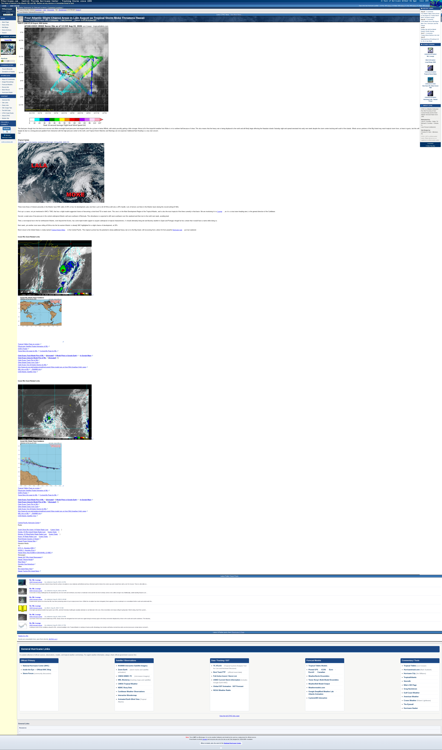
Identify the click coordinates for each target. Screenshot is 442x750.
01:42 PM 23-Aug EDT (88, 20)
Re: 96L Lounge (35, 580)
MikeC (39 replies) (430, 60)
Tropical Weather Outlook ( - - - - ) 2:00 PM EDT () (50, 10)
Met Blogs (5, 27)
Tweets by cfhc (23, 636)
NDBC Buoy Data (125, 688)
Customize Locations (55, 7)
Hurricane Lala (177, 230)
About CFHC (6, 115)
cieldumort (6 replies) (430, 72)
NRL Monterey (124, 680)
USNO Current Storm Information (226, 680)
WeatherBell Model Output (319, 684)
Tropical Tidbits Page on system (29, 344)
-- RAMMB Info (36, 369)
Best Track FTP (219, 672)
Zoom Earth (122, 670)
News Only (5, 25)
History (78, 10)
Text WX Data (6, 110)
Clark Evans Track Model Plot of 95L (31, 355)
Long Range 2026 (430, 62)
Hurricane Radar (7, 92)
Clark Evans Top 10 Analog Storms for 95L (32, 365)
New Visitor (14, 6)
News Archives (6, 30)
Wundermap (62, 10)
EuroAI (311, 672)
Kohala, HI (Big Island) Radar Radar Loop (31, 532)
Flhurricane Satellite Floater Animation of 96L (33, 490)
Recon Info (5, 87)
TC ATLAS (217, 666)
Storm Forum (28, 673)
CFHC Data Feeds (8, 113)
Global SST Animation (222, 686)
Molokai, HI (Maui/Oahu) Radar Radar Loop (32, 534)
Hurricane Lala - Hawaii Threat (430, 100)
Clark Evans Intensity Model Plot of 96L (32, 502)
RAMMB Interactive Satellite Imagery (132, 666)
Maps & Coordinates (8, 79)
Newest (9, 69)
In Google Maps (85, 355)
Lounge (219, 211)
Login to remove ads (7, 141)
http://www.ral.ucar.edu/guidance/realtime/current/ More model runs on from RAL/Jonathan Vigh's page (52, 367)
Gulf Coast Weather (412, 693)
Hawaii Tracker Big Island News (28, 571)
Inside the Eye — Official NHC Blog (37, 670)
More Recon (6, 89)
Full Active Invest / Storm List (225, 676)
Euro (331, 670)
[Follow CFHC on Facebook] (8, 128)
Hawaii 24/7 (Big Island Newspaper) (30, 557)
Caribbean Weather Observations (131, 691)
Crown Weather (410, 700)
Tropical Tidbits (410, 666)
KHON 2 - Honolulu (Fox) (26, 550)
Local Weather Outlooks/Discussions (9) (31, 12)
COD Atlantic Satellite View (27, 372)
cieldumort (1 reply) (430, 83)
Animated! (50, 355)
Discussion (50, 10)
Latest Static (55, 530)
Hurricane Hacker (411, 708)
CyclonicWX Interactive (317, 698)
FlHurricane (7, 9)
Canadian (321, 672)
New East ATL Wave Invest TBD (430, 86)
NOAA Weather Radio (222, 690)
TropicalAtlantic (410, 677)
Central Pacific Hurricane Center (28, 523)
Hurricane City (409, 673)
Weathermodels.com (316, 688)
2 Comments (53, 20)
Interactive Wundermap (127, 695)
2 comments (429, 11)
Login (4, 6)
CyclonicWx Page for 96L (48, 495)
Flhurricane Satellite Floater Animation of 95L (33, 346)
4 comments (429, 19)
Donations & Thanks (8, 71)
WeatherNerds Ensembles (318, 676)
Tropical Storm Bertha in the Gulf (430, 35)
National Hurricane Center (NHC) (36, 666)
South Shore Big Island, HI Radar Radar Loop (33, 530)
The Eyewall (408, 704)
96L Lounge (430, 56)
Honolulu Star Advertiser (26, 564)
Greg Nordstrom (410, 689)
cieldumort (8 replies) (430, 97)
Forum (4, 69)
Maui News (21, 562)
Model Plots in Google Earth (67, 355)
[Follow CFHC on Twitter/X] (8, 131)
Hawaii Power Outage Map (27, 541)
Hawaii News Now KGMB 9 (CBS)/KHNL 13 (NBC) (34, 553)
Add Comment (67, 20)
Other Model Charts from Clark (28, 362)
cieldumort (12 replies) (430, 54)
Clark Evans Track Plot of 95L (28, 360)
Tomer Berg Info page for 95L (27, 351)
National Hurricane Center (232, 743)
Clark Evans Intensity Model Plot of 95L (32, 358)
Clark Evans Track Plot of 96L (28, 504)
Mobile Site (5, 118)
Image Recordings (8, 82)
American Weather (411, 697)
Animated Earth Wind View (129, 699)
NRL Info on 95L (23, 369)
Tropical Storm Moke (58, 230)
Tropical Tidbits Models (317, 666)
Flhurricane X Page (237, 632)
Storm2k (407, 681)
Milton (389, 5)
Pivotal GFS (313, 670)
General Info (6, 100)
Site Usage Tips (7, 108)
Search (4, 32)
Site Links (5, 102)
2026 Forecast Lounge (35, 582)
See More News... (237, 15)
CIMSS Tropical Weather (128, 684)
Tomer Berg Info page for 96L (27, 495)
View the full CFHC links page (229, 716)
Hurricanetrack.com (412, 670)
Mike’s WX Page (410, 685)
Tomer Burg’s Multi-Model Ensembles (323, 680)
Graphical (38, 10)
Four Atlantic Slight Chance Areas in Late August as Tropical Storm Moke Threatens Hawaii (430, 15)
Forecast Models (7, 84)
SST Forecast (238, 686)
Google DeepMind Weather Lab (321, 691)
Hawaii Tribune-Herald (25, 559)
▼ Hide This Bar (430, 146)
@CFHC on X (53, 639)
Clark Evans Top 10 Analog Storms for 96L (32, 509)
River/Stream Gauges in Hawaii (28, 539)
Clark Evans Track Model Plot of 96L (31, 500)
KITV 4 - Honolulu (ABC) (26, 548)
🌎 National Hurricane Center (7, 136)
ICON (323, 670)
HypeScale (4, 58)
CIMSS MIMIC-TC (125, 676)
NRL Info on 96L (23, 513)
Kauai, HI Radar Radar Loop (27, 536)
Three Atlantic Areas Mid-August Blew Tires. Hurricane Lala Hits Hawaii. (430, 23)
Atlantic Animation (315, 694)
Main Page (5, 22)
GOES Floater (22, 349)
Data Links (5, 105)
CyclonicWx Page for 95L (48, 351)
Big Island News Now (25, 569)
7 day (44, 10)
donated (205, 739)
